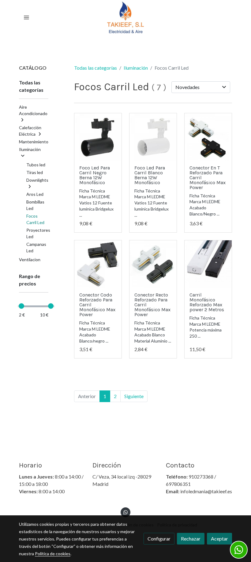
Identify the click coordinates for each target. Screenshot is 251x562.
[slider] (21, 306)
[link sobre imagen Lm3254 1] (153, 264)
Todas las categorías (95, 68)
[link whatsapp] (125, 512)
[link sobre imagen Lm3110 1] (98, 137)
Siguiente (134, 396)
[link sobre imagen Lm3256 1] (208, 137)
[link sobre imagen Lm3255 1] (98, 264)
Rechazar (190, 538)
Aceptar (219, 538)
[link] (126, 17)
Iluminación (136, 68)
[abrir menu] (26, 17)
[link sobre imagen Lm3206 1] (208, 264)
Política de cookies (52, 553)
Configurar (159, 538)
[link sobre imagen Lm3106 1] (153, 137)
